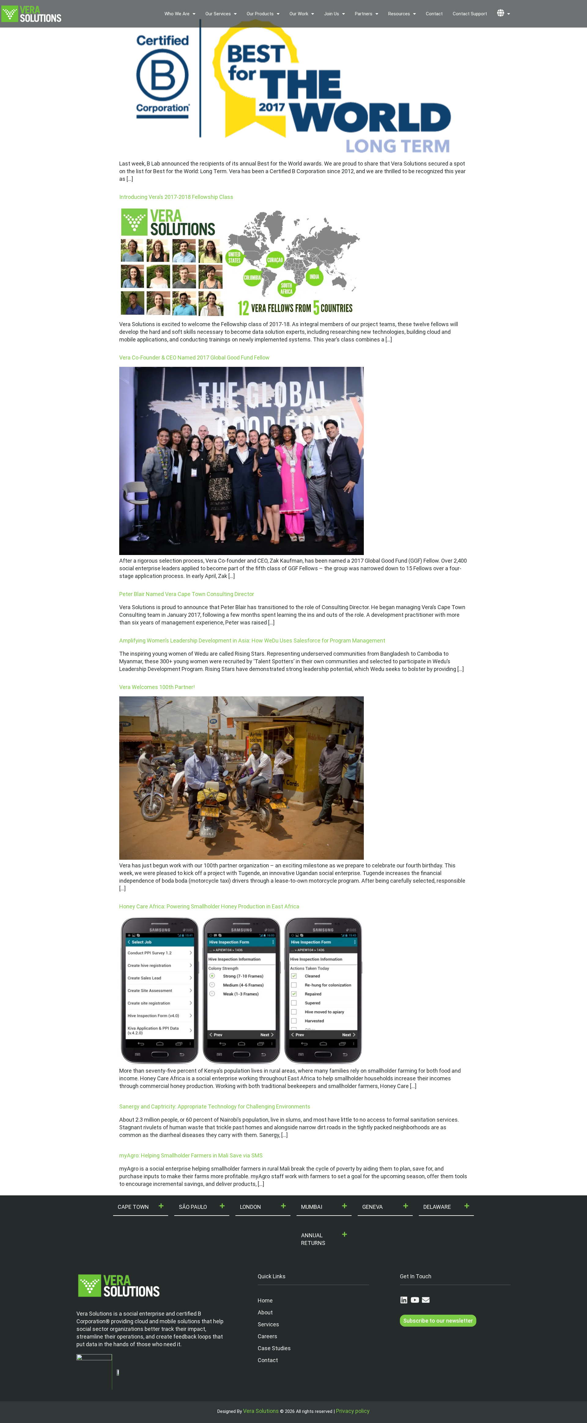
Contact (434, 14)
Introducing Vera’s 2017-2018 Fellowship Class (176, 197)
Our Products (260, 14)
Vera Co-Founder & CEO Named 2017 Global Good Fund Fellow (194, 357)
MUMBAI (311, 1207)
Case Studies (274, 1348)
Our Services (218, 14)
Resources (399, 14)
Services (268, 1324)
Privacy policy (353, 1411)
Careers (267, 1336)
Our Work (299, 14)
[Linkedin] (404, 1300)
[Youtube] (415, 1300)
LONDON (250, 1207)
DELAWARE (437, 1207)
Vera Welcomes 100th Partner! (157, 687)
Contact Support (470, 14)
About (265, 1312)
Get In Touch (415, 1276)
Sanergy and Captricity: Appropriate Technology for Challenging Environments (214, 1106)
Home (265, 1300)
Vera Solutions (261, 1411)
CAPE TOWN (133, 1207)
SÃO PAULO (193, 1207)
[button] (140, 1207)
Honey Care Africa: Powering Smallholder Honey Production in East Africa (209, 906)
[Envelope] (426, 1300)
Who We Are (177, 14)
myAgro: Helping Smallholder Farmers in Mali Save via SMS (191, 1155)
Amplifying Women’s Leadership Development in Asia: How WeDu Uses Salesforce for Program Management (252, 640)
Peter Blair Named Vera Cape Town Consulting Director (186, 594)
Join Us (331, 14)
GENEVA (372, 1207)
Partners (363, 14)
